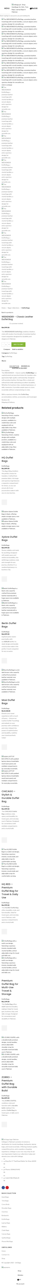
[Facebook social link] (18, 1)
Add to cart (18, 344)
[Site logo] (20, 8)
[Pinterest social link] (21, 1)
